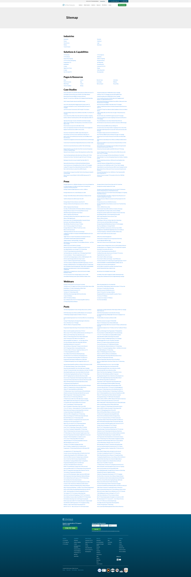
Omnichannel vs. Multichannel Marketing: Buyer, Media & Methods (77, 485)
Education (99, 39)
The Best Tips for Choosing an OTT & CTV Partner (107, 425)
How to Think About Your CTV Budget (71, 322)
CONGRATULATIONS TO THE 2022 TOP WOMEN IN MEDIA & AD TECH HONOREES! (78, 234)
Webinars (115, 81)
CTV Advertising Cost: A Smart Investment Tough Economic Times (76, 432)
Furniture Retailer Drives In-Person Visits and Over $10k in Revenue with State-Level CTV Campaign (111, 152)
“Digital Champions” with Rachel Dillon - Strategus (73, 240)
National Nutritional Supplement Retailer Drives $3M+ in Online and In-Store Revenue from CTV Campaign (112, 102)
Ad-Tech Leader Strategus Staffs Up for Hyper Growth (74, 258)
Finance (65, 41)
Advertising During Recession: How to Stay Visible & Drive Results (76, 372)
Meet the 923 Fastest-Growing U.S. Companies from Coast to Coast (77, 247)
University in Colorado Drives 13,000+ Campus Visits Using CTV (76, 132)
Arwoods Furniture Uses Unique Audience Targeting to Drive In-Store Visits (111, 127)
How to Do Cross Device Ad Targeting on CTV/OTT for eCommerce (77, 495)
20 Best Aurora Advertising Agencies (104, 236)
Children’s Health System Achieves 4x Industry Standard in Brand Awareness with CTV (112, 107)
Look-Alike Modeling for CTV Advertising (105, 349)
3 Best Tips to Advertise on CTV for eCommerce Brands (108, 495)
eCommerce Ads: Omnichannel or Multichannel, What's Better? (76, 483)
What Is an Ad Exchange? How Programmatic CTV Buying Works (109, 330)
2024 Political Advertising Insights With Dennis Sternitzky (75, 294)
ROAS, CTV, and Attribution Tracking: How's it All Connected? (76, 466)
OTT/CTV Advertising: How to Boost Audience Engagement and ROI (110, 438)
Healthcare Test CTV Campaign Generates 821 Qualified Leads (109, 94)
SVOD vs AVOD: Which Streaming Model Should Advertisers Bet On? (77, 489)
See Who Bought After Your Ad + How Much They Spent (108, 340)
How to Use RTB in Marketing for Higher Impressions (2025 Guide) (76, 474)
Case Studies (99, 81)
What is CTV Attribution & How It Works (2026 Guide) (107, 322)
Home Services (66, 43)
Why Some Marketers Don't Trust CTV (71, 442)
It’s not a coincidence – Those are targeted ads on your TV (75, 255)
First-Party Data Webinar (102, 299)
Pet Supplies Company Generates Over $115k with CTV (108, 132)
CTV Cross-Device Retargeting (70, 60)
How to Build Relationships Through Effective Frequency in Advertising (111, 470)
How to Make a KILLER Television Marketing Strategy (74, 353)
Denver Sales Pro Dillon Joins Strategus (104, 256)
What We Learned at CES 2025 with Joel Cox (105, 290)
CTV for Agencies (100, 54)
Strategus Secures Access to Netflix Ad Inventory (106, 201)
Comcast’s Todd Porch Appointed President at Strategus (75, 260)
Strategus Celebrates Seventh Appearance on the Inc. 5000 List (76, 203)
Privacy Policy (116, 83)
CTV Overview (66, 54)
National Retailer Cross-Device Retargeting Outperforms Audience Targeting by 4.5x (112, 157)
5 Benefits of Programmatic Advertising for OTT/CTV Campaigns (109, 474)
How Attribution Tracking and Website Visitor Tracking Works (76, 460)
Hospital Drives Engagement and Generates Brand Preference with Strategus (79, 139)
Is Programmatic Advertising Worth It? (71, 383)
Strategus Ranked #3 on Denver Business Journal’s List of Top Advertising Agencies (111, 204)
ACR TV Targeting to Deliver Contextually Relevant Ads (74, 348)
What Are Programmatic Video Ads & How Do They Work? (108, 359)
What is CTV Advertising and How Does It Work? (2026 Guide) (76, 336)
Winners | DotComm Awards (69, 229)
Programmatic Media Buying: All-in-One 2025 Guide (74, 462)
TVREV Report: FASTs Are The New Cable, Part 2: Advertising (109, 220)
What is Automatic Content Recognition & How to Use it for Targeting (110, 466)
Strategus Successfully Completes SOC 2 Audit (106, 186)
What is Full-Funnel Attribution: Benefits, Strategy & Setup (108, 415)
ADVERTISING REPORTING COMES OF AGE (106, 268)
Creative (65, 66)
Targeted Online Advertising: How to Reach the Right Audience (109, 458)
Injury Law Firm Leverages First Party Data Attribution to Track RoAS (110, 155)
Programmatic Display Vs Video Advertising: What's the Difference (110, 419)
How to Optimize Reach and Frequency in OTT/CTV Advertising (76, 477)
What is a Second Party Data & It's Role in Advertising (107, 481)
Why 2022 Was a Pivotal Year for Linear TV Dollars (73, 224)
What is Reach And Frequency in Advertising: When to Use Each (76, 410)
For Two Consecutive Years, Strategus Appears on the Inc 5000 (76, 274)
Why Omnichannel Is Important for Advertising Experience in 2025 (76, 481)
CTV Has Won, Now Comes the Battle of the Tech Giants (75, 402)
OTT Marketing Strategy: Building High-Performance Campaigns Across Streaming (111, 315)
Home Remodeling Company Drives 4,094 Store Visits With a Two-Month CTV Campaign (79, 113)
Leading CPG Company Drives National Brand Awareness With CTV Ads (78, 167)
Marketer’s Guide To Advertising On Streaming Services (74, 504)
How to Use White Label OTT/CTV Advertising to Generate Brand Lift (77, 468)
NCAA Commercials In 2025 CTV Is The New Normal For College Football (78, 500)
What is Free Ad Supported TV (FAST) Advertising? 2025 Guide (76, 415)
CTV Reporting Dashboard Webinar (71, 301)
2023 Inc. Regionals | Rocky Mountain (71, 214)
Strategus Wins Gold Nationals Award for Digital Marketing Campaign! (110, 276)
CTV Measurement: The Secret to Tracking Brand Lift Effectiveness (110, 464)
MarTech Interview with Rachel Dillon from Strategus (107, 222)
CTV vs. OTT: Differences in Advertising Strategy (106, 500)
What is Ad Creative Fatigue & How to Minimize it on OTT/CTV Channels (111, 491)
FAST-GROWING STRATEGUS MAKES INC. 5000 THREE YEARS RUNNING (78, 266)
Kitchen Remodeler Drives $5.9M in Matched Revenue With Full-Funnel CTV (79, 92)
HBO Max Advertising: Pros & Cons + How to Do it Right (108, 364)
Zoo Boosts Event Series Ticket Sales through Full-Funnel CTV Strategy (77, 157)
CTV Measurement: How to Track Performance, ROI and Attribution (77, 391)
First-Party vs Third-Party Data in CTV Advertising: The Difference (110, 391)
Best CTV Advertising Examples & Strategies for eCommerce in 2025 (110, 496)
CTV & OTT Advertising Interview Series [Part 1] (106, 251)
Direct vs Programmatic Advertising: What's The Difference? (75, 357)
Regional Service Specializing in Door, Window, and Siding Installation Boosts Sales (111, 140)
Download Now (102, 1)
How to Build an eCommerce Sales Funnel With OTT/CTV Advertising (77, 496)
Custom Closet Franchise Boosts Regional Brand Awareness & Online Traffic (78, 142)
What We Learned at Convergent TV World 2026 (106, 320)
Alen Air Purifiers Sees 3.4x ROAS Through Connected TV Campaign (110, 115)
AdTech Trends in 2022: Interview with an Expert (106, 233)
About (65, 80)
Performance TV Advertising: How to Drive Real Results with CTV (110, 389)
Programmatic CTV (67, 62)
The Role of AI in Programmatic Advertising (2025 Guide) (108, 413)
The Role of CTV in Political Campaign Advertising (73, 444)
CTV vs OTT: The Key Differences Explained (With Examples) (109, 334)
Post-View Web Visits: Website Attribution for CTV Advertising (109, 346)
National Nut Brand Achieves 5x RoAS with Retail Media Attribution (77, 163)
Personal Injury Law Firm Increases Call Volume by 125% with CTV (76, 134)
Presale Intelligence (77, 550)
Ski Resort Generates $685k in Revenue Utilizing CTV (107, 125)
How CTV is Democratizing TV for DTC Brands (73, 225)
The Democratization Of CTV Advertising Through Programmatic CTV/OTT (112, 260)
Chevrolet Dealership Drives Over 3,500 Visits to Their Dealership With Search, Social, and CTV (111, 173)
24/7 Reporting (100, 62)
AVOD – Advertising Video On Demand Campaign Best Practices (76, 491)
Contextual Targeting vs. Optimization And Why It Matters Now (109, 231)
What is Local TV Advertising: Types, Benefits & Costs (74, 334)
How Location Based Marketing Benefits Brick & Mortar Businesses (110, 506)
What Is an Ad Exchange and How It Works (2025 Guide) (108, 404)
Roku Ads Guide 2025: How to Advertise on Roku (106, 370)
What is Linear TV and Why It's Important (105, 462)
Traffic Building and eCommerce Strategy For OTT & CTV (108, 493)
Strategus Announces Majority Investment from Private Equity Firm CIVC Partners (111, 199)
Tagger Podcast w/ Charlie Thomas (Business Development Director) (77, 236)
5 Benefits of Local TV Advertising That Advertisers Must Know (109, 431)
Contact (81, 83)
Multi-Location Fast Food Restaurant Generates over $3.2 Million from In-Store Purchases (78, 137)
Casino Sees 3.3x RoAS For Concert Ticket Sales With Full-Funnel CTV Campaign (77, 107)
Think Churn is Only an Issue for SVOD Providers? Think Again (109, 242)
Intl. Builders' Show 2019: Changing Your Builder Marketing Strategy (110, 274)
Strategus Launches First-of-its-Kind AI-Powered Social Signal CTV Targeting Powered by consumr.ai (112, 193)
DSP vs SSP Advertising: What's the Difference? (106, 379)
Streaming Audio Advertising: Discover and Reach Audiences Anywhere (111, 432)
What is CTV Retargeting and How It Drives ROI (106, 410)
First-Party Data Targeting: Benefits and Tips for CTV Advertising (76, 374)
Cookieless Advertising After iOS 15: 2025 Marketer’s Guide (75, 455)
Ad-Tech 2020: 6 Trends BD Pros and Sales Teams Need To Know (109, 266)
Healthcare (99, 41)
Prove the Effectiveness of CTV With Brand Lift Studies (108, 344)
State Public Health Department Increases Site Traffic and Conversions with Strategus (112, 130)
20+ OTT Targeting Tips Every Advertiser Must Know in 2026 (75, 375)
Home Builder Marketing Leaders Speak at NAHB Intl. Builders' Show (77, 276)
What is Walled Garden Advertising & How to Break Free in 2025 (76, 400)
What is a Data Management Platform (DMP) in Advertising (108, 383)
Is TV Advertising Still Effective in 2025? (71, 351)
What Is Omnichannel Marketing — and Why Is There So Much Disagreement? (79, 487)
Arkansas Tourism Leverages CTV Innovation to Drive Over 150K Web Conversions (110, 176)
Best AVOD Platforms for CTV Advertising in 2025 (73, 417)
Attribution (99, 56)
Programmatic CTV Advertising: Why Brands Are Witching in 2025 (76, 448)
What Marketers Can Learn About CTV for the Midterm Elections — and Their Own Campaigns (79, 243)
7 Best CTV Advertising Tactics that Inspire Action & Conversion (76, 431)
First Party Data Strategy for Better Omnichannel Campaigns (109, 483)
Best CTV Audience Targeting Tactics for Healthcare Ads (75, 446)
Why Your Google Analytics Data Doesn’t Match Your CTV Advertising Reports (110, 362)
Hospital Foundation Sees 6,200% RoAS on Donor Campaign (108, 96)
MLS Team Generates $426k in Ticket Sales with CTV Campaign (109, 104)
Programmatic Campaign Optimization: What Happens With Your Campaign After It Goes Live (111, 310)
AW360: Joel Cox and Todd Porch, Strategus (72, 245)
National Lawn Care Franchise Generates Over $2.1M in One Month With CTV (111, 137)
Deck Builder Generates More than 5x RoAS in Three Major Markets (77, 94)
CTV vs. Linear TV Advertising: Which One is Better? (74, 438)
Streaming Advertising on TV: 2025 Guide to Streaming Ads (108, 396)
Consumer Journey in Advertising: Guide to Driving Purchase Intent (77, 453)
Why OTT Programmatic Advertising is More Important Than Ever (76, 470)
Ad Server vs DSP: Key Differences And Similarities (107, 353)
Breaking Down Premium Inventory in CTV (72, 290)
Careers (81, 80)
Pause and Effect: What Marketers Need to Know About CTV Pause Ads (111, 286)
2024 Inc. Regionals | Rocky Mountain (71, 206)
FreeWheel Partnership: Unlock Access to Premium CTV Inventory (110, 253)
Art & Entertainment (99, 542)
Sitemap (81, 85)
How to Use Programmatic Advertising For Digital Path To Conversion (77, 434)
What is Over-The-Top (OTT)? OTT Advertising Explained (75, 423)
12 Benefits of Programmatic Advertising (105, 357)
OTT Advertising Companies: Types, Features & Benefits (75, 366)
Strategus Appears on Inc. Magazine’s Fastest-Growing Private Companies (111, 247)
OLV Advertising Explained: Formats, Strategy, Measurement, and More (77, 309)
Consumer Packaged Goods (100, 545)
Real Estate (99, 44)
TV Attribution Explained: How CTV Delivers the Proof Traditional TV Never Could (112, 328)
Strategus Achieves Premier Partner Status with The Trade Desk (109, 184)
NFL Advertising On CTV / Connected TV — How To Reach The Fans (110, 498)
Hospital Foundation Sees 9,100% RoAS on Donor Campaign (108, 92)
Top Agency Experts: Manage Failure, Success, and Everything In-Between (111, 245)
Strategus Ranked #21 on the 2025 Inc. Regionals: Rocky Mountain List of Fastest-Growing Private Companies (111, 196)
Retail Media (66, 64)
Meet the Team (100, 80)
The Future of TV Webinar (102, 295)
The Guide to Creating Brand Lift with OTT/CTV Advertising (108, 453)
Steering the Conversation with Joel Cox (105, 249)
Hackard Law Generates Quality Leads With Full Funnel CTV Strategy (110, 148)
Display (98, 68)
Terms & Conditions (67, 85)
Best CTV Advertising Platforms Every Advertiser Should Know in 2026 (110, 393)
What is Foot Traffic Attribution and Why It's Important (107, 374)
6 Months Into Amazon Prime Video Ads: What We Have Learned (76, 393)
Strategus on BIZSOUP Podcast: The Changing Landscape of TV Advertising (78, 264)
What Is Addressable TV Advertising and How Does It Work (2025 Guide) (111, 402)
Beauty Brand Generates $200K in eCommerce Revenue (75, 96)
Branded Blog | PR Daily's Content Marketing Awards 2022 (108, 214)
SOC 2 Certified (74, 569)
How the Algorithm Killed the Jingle (104, 240)
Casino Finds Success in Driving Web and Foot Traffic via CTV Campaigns (78, 165)
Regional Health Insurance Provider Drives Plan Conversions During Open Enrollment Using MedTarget (78, 149)
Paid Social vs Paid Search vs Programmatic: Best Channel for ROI (76, 419)
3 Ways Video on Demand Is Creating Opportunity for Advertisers (109, 487)
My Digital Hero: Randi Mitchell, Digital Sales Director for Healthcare (110, 229)
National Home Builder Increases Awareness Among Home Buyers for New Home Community (111, 143)
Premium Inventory (101, 60)
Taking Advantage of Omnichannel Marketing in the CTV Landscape (110, 429)
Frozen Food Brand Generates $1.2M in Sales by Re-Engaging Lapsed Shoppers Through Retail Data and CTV (110, 99)
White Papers (66, 83)
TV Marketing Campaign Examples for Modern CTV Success (75, 314)
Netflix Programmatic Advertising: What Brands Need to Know (109, 355)
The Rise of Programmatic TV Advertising (105, 504)
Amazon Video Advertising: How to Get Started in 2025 (107, 366)
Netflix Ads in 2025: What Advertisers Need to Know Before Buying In (77, 385)
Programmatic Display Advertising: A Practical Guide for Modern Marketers (78, 327)
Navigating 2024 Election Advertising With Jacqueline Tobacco (109, 294)
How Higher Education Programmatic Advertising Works (108, 502)
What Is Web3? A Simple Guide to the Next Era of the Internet (109, 451)
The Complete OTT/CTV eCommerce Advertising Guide (74, 493)
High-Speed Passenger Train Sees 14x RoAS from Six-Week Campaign (77, 120)
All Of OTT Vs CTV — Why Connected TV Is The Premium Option (76, 506)
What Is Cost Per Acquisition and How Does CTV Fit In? (74, 330)
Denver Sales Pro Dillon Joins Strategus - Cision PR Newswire (109, 258)
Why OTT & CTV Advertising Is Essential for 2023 (106, 427)
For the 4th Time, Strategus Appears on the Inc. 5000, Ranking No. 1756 (77, 256)
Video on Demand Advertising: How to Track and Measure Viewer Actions (111, 489)
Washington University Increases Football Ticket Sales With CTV (76, 160)
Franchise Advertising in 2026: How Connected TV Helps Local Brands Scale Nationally (112, 325)
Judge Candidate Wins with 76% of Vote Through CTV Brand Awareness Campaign (111, 113)
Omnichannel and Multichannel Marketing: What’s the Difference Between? (112, 485)
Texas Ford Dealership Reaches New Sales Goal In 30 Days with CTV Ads (78, 155)
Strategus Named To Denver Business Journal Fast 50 (74, 201)
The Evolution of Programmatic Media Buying (72, 472)
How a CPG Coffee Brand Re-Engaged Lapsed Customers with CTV (77, 104)
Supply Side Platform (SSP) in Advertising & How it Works (108, 336)
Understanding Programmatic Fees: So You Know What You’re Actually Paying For (79, 318)
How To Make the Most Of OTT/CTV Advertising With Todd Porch (76, 299)
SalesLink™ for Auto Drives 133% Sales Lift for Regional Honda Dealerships (78, 98)
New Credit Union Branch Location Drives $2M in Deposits (75, 168)
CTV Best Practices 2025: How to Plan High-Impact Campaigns (76, 398)
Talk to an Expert (122, 5)
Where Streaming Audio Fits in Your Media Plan (106, 284)
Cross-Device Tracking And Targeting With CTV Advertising (75, 429)
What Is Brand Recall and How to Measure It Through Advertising (110, 455)
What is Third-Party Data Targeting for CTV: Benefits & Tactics (109, 372)
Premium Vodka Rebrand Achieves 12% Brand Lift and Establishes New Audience (111, 161)
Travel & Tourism (67, 46)
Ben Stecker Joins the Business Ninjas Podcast (73, 222)
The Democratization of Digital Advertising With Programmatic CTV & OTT (78, 262)
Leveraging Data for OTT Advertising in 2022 (72, 451)
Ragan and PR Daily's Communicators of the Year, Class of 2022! (109, 227)
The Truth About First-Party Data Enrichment (72, 479)
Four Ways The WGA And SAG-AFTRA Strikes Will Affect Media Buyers (77, 208)
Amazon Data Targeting (68, 58)
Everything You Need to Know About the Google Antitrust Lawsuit (76, 216)
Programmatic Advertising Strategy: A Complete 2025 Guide (108, 434)
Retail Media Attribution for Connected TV (72, 344)
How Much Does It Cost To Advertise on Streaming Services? (75, 355)
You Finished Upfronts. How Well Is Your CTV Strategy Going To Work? (77, 253)
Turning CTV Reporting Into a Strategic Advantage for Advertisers (76, 320)
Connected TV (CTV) (101, 66)
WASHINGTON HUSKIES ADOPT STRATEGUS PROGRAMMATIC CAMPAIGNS (77, 269)
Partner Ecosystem (67, 81)
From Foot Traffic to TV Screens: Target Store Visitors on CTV (76, 349)
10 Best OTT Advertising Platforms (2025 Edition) (73, 389)
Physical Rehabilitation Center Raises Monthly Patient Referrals (109, 120)
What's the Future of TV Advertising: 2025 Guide (73, 396)
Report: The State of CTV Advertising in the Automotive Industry (109, 406)
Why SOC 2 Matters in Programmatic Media (72, 324)
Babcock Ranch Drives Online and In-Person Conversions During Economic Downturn (111, 169)
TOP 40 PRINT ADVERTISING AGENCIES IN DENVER (74, 238)
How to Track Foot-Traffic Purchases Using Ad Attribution (75, 458)
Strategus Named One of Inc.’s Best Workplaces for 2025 (75, 192)
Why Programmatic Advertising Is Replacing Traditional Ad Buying (76, 476)
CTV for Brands (67, 56)
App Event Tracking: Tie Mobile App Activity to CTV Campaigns (109, 338)
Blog (81, 81)
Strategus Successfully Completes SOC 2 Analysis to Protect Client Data (111, 212)
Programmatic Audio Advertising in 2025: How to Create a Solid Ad (110, 440)
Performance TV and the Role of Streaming (105, 288)
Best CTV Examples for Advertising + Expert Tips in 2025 (75, 406)
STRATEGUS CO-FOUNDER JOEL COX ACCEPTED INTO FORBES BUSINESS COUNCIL (77, 272)
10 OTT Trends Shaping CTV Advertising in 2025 (73, 404)
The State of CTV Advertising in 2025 (71, 292)
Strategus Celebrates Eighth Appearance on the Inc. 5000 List (76, 189)
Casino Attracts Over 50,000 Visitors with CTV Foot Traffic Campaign (110, 165)
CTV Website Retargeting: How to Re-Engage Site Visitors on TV (76, 361)
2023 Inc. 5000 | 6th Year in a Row (103, 206)
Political (65, 44)
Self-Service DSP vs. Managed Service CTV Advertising (74, 413)
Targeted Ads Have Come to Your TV (104, 255)
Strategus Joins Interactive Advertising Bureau (106, 264)
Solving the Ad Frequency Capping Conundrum (106, 472)
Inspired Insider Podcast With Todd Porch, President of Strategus (109, 208)
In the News (115, 80)
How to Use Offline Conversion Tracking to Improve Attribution (76, 457)
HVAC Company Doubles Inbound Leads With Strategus (74, 101)
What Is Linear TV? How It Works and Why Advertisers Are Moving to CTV (78, 332)
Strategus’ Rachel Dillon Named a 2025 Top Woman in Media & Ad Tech (77, 195)
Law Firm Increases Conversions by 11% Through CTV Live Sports (76, 109)
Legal (98, 43)
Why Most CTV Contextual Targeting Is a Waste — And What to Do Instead (111, 348)
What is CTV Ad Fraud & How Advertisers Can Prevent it (108, 400)
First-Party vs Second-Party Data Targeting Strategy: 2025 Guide (109, 479)
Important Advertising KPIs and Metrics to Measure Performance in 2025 (78, 364)
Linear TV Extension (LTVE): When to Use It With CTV (74, 338)
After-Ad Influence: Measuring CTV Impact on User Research (76, 346)
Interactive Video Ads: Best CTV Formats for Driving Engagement (110, 387)
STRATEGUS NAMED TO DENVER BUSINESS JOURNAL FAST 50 (110, 262)
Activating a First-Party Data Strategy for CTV (73, 421)
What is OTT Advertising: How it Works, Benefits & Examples (109, 394)
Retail (97, 561)
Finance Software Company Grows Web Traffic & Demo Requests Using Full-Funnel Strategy (78, 173)
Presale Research (100, 64)
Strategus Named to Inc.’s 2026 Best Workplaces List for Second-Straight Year (79, 184)
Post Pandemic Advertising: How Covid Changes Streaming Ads (76, 498)
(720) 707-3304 (70, 528)
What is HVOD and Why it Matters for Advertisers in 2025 (108, 412)
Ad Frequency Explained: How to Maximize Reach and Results (109, 460)
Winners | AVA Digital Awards (69, 218)
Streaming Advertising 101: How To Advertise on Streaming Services (110, 375)
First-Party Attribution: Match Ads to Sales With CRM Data (75, 342)
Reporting (75, 554)
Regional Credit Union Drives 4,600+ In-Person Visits (74, 129)
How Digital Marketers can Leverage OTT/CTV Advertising (75, 249)
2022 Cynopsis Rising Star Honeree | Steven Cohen (107, 216)
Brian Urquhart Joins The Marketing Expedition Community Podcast (77, 220)
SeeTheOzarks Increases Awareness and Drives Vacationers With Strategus (112, 122)
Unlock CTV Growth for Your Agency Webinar (106, 292)
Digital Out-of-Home (68, 68)
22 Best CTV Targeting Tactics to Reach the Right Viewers (75, 387)
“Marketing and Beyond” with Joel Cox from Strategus (74, 231)
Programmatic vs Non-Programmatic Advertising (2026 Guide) (109, 381)
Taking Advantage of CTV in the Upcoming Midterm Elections (75, 440)
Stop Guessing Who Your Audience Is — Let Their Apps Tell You (76, 340)
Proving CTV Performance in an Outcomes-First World (74, 284)
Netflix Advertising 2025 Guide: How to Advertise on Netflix (108, 368)
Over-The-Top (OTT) (68, 71)
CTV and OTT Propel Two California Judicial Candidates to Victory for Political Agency (112, 110)
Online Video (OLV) (101, 70)
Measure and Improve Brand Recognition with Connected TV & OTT (110, 423)
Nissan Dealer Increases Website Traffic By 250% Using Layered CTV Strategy (77, 176)
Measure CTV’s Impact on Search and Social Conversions (108, 342)
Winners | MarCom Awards (102, 218)
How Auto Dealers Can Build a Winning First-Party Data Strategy (109, 332)
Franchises (98, 550)
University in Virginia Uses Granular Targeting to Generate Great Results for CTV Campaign (111, 118)
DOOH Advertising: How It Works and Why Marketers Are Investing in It (78, 312)
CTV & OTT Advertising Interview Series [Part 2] (73, 251)
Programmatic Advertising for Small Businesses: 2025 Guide (75, 359)
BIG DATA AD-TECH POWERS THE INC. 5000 (106, 271)
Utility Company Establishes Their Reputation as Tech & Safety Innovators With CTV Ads (78, 123)
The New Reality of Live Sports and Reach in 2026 (106, 317)
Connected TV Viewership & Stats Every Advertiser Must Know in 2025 (77, 379)
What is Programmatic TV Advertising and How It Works (74, 394)
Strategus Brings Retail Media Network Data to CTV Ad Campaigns (110, 224)
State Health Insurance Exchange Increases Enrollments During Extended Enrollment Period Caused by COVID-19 (111, 146)
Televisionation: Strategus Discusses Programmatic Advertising (109, 238)
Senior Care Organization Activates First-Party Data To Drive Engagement (78, 127)
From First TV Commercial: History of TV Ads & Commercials (109, 417)
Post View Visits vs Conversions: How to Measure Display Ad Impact (110, 476)
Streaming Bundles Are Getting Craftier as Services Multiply (108, 210)
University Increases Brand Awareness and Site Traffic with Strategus (77, 145)
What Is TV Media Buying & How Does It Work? (106, 351)
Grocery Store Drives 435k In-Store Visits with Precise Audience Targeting (78, 115)
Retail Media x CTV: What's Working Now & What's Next (75, 288)
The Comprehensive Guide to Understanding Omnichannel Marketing (110, 477)
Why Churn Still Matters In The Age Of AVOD (106, 225)
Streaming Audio (100, 71)
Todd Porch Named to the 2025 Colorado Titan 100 (73, 198)
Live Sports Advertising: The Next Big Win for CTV (73, 412)
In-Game (65, 70)
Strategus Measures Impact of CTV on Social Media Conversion (76, 210)
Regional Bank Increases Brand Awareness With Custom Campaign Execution (112, 167)
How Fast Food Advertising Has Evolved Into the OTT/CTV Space (110, 446)
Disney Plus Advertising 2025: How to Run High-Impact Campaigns (77, 368)
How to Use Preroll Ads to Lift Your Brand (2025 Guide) (107, 468)
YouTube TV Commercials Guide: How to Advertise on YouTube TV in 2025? (78, 370)
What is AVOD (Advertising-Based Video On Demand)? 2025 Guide (110, 421)
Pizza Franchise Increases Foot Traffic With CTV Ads (74, 125)
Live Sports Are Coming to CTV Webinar (105, 297)
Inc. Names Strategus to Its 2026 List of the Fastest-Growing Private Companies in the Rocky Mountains (77, 187)
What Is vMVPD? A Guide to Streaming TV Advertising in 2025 (109, 408)
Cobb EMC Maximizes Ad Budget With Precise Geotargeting (109, 163)
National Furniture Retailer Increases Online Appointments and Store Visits (78, 152)
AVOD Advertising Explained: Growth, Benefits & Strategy (108, 312)
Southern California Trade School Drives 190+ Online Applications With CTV (78, 117)
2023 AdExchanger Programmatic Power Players (73, 212)
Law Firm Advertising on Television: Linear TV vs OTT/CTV (108, 442)
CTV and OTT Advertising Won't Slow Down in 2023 (74, 425)
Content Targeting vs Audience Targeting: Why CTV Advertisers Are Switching (110, 449)
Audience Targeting (101, 58)
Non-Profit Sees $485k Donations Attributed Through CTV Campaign (110, 134)
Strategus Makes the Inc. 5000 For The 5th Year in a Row (75, 227)
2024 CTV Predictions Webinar (70, 297)
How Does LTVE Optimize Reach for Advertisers (73, 464)
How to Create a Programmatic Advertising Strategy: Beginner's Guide (77, 377)
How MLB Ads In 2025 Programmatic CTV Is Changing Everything (76, 502)
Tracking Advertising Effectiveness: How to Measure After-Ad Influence (111, 457)
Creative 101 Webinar (68, 295)
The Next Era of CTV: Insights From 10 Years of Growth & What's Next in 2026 (79, 286)
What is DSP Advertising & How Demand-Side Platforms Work (76, 381)
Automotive (66, 39)
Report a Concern (81, 569)
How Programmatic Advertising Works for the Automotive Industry (110, 436)
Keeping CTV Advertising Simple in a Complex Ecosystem (75, 436)
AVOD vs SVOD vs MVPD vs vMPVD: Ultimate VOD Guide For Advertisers (111, 398)
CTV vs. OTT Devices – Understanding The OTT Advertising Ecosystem (77, 408)
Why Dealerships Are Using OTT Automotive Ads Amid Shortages (109, 444)
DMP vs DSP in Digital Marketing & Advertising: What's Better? (109, 377)
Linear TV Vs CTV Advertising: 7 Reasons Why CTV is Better (75, 427)
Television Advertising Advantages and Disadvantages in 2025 (109, 385)
